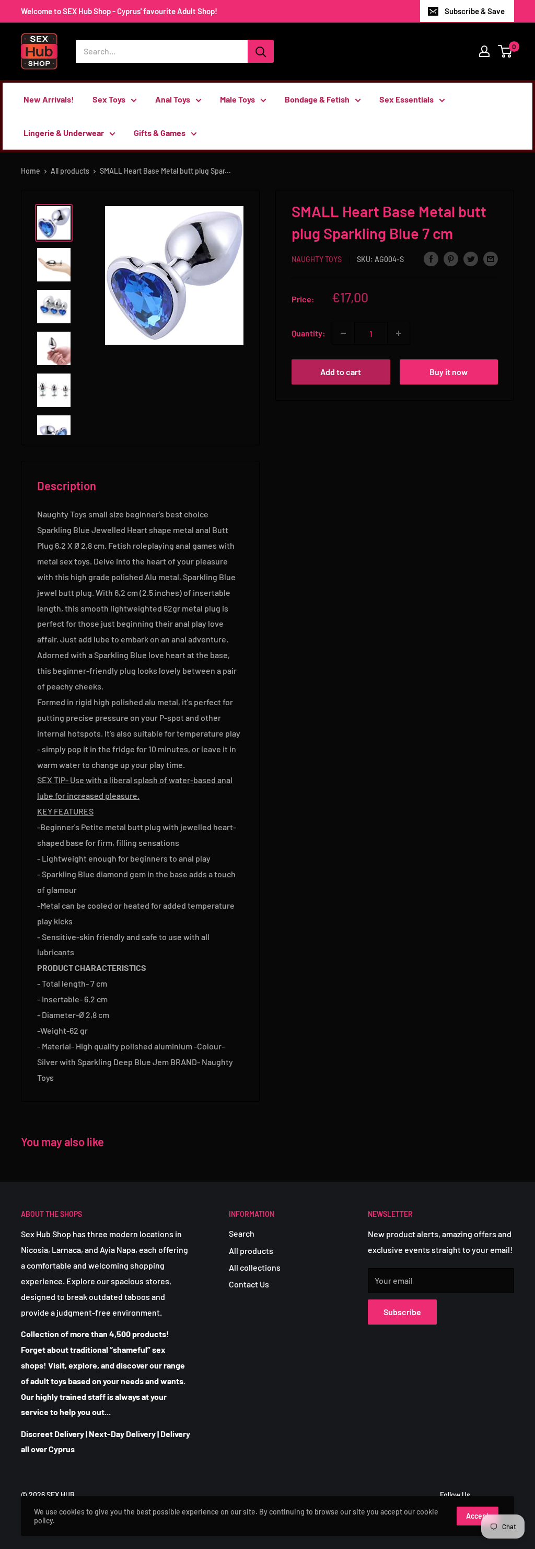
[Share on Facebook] (431, 258)
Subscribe (402, 1312)
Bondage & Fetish (317, 99)
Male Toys (237, 99)
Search (241, 1233)
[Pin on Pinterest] (451, 258)
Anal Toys (172, 99)
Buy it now (448, 372)
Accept (477, 1515)
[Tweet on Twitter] (470, 258)
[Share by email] (490, 258)
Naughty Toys (317, 259)
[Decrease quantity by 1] (343, 333)
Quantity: (308, 333)
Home (30, 170)
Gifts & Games (159, 133)
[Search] (261, 51)
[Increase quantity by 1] (399, 333)
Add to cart (340, 372)
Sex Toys (108, 99)
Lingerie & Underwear (64, 133)
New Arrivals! (49, 99)
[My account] (484, 51)
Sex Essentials (406, 99)
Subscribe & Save (475, 11)
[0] (505, 51)
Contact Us (249, 1284)
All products (70, 170)
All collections (255, 1267)
